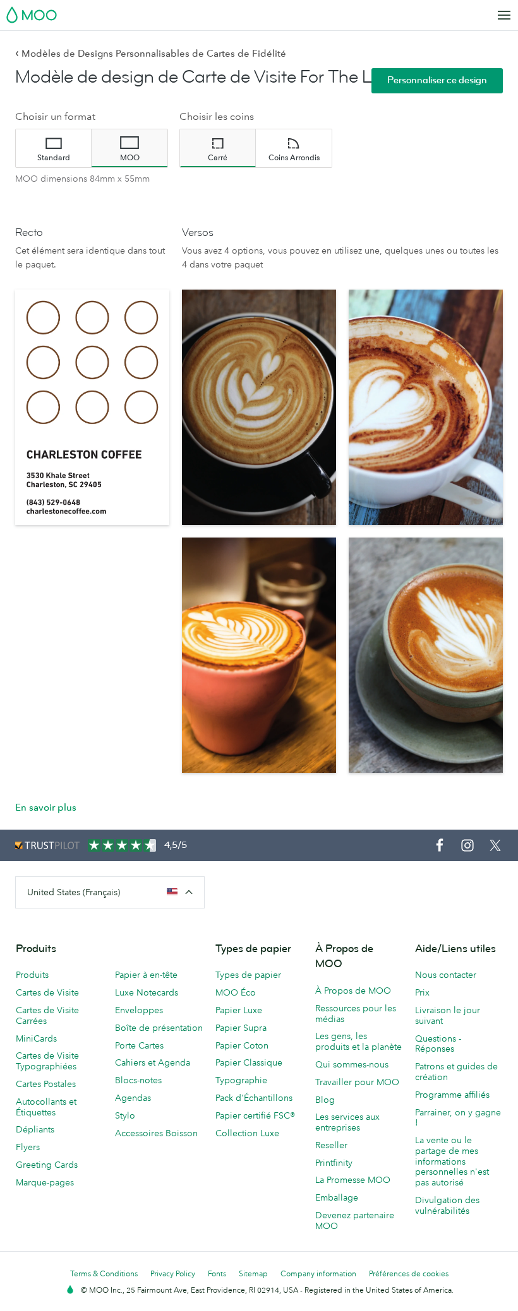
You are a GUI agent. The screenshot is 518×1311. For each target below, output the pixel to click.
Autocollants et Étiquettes (46, 1107)
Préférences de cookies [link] (409, 1273)
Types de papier (248, 974)
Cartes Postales (46, 1084)
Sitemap (253, 1273)
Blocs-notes (138, 1080)
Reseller (331, 1145)
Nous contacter (445, 974)
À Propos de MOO (353, 990)
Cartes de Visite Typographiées (47, 1061)
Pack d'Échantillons (253, 1097)
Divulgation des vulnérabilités (447, 1205)
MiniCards (36, 1038)
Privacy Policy (172, 1273)
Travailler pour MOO (357, 1082)
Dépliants (35, 1129)
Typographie (241, 1080)
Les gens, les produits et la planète (358, 1041)
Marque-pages (45, 1182)
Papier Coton (241, 1045)
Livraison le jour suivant (447, 1015)
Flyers (28, 1147)
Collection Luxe (247, 1133)
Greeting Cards (47, 1164)
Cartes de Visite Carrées (47, 1015)
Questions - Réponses (438, 1044)
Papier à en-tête (146, 974)
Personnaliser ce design (437, 80)
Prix (422, 992)
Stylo (125, 1115)
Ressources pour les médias (355, 1013)
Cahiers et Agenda (152, 1062)
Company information (318, 1273)
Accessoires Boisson (156, 1133)
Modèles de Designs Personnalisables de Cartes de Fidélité (150, 53)
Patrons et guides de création (456, 1072)
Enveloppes (139, 1010)
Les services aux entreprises (347, 1122)
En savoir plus (45, 807)
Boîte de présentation (159, 1027)
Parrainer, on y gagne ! (458, 1118)
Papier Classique (248, 1062)
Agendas (133, 1097)
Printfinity (333, 1162)
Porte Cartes (139, 1045)
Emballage (336, 1197)
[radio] (54, 148)
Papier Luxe (238, 1010)
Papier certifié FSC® (255, 1115)
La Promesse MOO (352, 1179)
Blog (325, 1099)
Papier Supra (241, 1027)
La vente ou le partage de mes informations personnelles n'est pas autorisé (452, 1161)
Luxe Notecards (146, 992)
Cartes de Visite (47, 992)
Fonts (217, 1273)
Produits (32, 974)
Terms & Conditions (104, 1273)
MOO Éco (235, 992)
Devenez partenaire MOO (354, 1220)
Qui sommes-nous (351, 1064)
